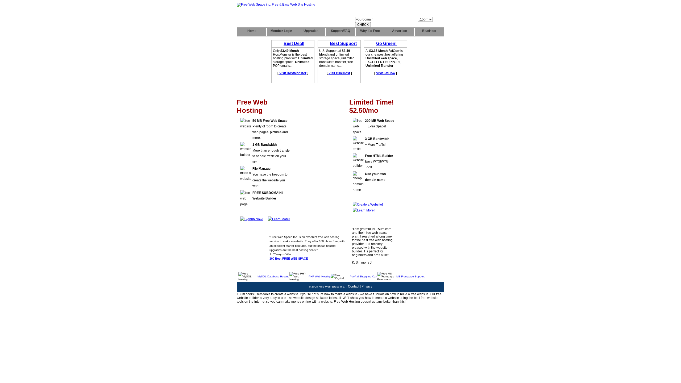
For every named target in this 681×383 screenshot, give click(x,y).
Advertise (399, 31)
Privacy (367, 286)
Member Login (281, 31)
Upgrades (311, 31)
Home (251, 31)
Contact (353, 286)
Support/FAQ (340, 31)
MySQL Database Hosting (273, 276)
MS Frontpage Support (410, 276)
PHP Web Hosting (320, 276)
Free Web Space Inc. (332, 286)
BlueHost (429, 31)
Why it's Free (370, 31)
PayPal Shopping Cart (363, 276)
